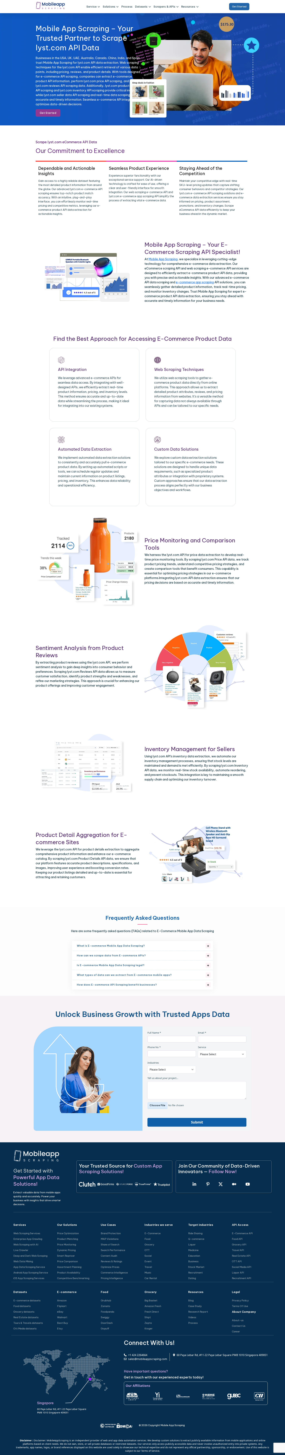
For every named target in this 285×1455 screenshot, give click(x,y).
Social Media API (241, 1267)
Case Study (195, 1306)
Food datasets (22, 1306)
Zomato (105, 1306)
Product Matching (67, 1238)
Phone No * (154, 1047)
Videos (192, 1317)
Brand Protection (111, 1233)
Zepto (148, 1322)
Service (202, 1047)
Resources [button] (188, 6)
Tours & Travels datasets (28, 1322)
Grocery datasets (23, 1311)
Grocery (149, 1244)
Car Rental (150, 1278)
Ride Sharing (195, 1233)
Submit (197, 1122)
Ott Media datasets (25, 1328)
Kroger (148, 1328)
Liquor (192, 1244)
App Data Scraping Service (29, 1267)
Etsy (60, 1328)
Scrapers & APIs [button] (164, 6)
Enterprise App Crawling (27, 1238)
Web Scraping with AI (25, 1244)
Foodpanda (107, 1311)
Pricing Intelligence (112, 1278)
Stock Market (196, 1267)
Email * (202, 1032)
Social (148, 1255)
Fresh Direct (151, 1311)
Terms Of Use (240, 1306)
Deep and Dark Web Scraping (30, 1255)
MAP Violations (110, 1238)
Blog (191, 1300)
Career (236, 1331)
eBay (60, 1311)
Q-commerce (196, 1238)
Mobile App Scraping (163, 259)
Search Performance (113, 1250)
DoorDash (107, 1322)
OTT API (237, 1261)
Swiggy (105, 1317)
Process (126, 6)
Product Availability (68, 1272)
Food (147, 1238)
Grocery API (239, 1244)
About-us (238, 1320)
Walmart (62, 1317)
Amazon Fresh (152, 1306)
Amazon (62, 1300)
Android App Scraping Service (30, 1272)
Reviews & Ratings (111, 1261)
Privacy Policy (240, 1300)
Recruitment (195, 1272)
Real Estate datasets (26, 1317)
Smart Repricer (66, 1255)
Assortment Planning (69, 1267)
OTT (147, 1250)
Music (147, 1272)
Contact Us (238, 1325)
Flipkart (61, 1306)
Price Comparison (67, 1261)
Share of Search (110, 1244)
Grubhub (106, 1300)
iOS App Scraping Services (28, 1278)
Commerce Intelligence (114, 1272)
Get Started (239, 6)
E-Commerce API (242, 1233)
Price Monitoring (66, 1244)
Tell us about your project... (162, 1078)
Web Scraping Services (26, 1233)
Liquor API (238, 1272)
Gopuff (105, 1328)
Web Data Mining (23, 1261)
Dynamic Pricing (66, 1250)
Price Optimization (68, 1233)
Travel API (238, 1250)
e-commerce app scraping (195, 282)
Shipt (147, 1317)
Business (193, 1261)
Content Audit (109, 1255)
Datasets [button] (141, 6)
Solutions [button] (109, 6)
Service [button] (91, 6)
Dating (192, 1278)
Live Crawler (20, 1250)
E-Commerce (152, 1233)
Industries (153, 1062)
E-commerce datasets (27, 1300)
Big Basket (150, 1300)
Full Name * (154, 1032)
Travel (148, 1267)
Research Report (198, 1311)
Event (148, 1261)
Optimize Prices (110, 1267)
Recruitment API (241, 1278)
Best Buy (62, 1322)
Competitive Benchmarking (73, 1278)
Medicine (193, 1250)
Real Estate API (241, 1255)
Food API (237, 1238)
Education (194, 1255)
